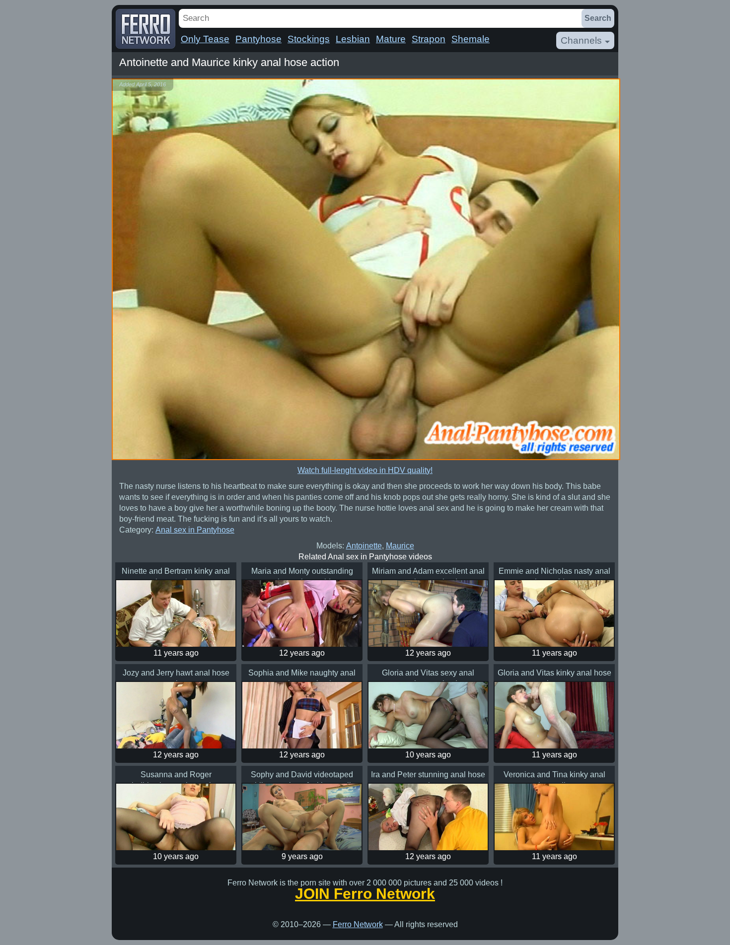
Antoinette (364, 545)
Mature (391, 39)
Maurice (400, 545)
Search (597, 18)
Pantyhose (258, 39)
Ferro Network (358, 924)
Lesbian (353, 39)
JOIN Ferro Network (365, 893)
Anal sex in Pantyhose (194, 530)
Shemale (470, 39)
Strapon (428, 39)
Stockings (309, 39)
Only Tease (205, 39)
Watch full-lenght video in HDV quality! (365, 470)
